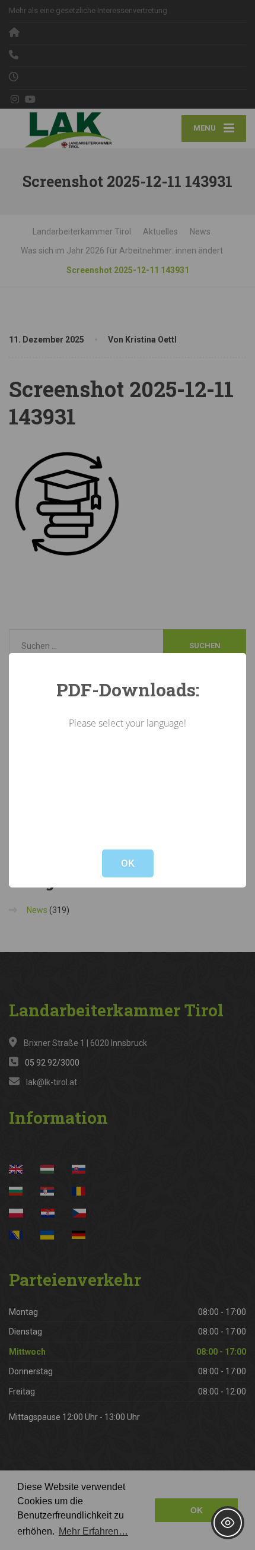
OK (128, 863)
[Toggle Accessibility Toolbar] (227, 1522)
